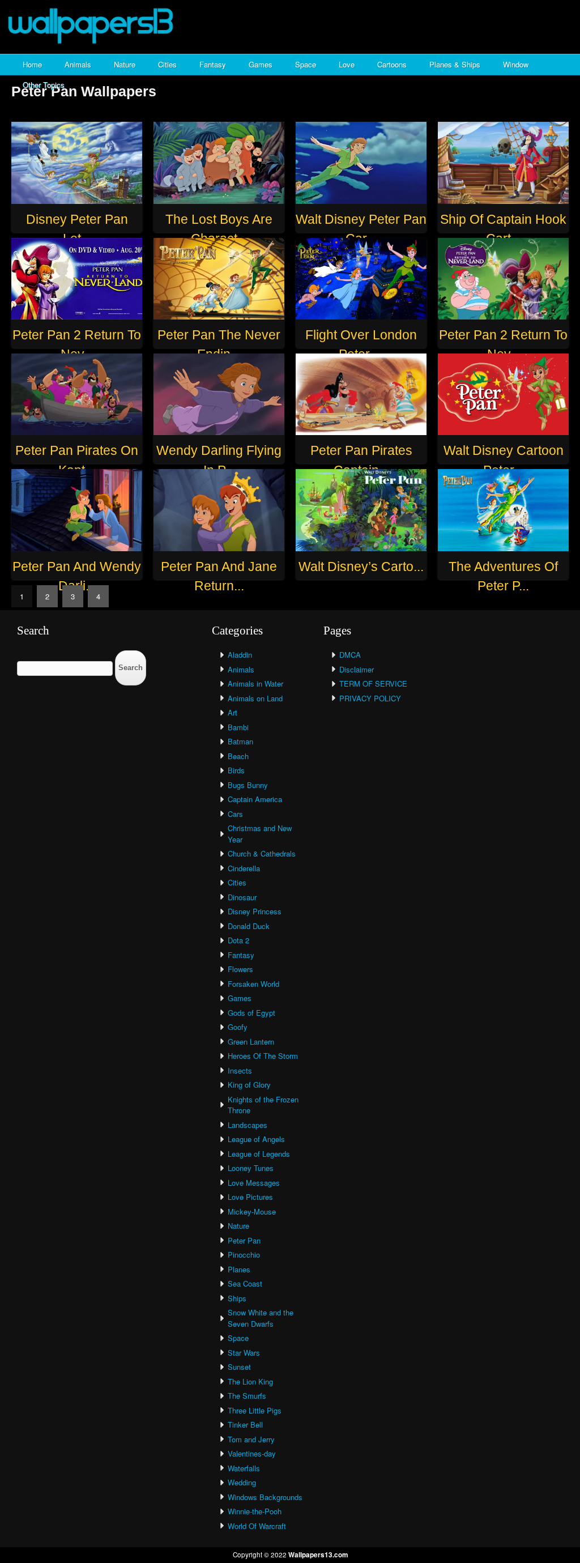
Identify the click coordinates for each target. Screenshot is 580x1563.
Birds (236, 770)
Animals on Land (255, 698)
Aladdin (240, 654)
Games (260, 64)
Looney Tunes (251, 1167)
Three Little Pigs (255, 1410)
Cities (167, 64)
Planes (239, 1269)
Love (347, 64)
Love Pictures (250, 1196)
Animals (78, 64)
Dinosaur (242, 897)
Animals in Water (255, 683)
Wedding (242, 1482)
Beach (238, 756)
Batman (240, 741)
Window (515, 64)
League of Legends (259, 1153)
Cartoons (392, 64)
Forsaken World (253, 983)
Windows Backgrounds (265, 1497)
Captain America (255, 799)
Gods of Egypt (251, 1012)
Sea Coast (245, 1283)
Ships (237, 1298)
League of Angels (256, 1139)
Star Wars (244, 1352)
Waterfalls (244, 1468)
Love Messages (254, 1182)
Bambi (238, 727)
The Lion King (250, 1381)
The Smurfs (247, 1395)
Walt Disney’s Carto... (361, 566)
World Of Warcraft (257, 1526)
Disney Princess (255, 911)
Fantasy (212, 64)
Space (305, 64)
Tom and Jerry (251, 1439)
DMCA (350, 654)
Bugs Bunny (248, 785)
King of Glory (249, 1084)
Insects (240, 1070)
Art (232, 712)
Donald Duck (249, 926)
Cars (235, 813)
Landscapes (247, 1124)
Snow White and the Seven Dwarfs (260, 1318)
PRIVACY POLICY (370, 698)
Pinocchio (244, 1254)
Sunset (239, 1366)
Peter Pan (244, 1240)
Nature (124, 64)
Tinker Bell (245, 1424)
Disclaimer (356, 669)
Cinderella (244, 868)
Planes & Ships (454, 64)
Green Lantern (251, 1041)
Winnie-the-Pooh (255, 1511)
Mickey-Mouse (252, 1211)
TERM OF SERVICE (373, 683)
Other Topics (44, 84)
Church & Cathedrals (262, 853)
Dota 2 (238, 940)
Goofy (238, 1026)
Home (32, 64)
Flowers (240, 969)
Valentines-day (252, 1453)
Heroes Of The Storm (263, 1055)
